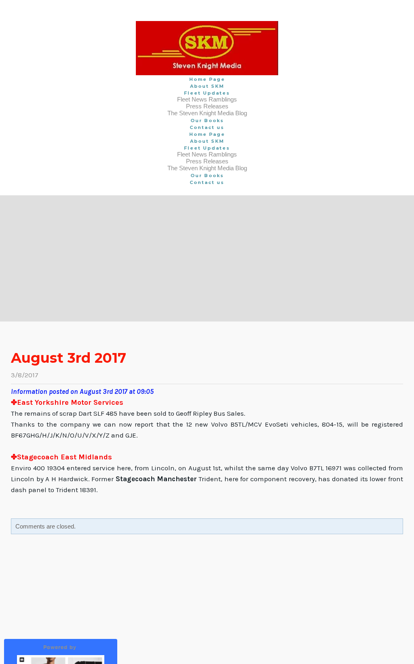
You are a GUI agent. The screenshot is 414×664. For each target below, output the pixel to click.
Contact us (207, 127)
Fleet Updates (207, 93)
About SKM (207, 86)
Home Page (207, 79)
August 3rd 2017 (68, 357)
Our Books (207, 120)
